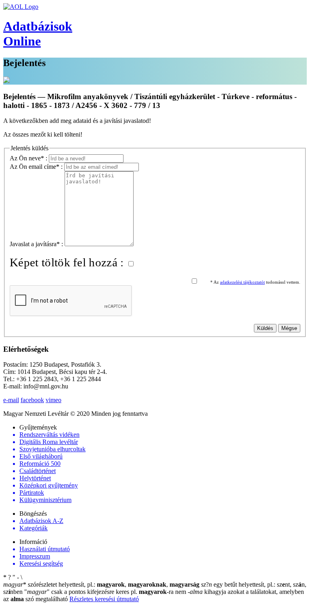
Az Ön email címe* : (37, 166)
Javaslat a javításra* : (37, 244)
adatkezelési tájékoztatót (242, 282)
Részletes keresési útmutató (104, 599)
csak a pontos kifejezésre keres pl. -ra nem (106, 591)
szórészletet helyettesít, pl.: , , (101, 584)
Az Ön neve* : (29, 158)
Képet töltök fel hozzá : (68, 262)
